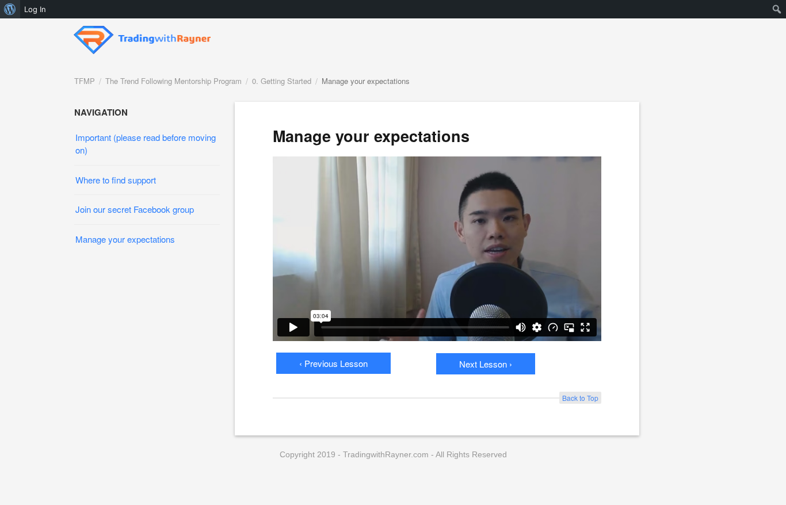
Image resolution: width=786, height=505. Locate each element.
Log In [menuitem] (35, 9)
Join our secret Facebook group (134, 209)
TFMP (84, 80)
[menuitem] (10, 9)
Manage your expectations (366, 80)
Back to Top (580, 398)
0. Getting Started (281, 80)
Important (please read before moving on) (145, 143)
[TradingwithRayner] (143, 36)
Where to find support (115, 180)
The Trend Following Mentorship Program (173, 80)
